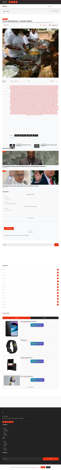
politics (3, 269)
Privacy (5, 442)
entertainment (6, 430)
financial (3, 298)
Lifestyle (35, 135)
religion (3, 292)
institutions (5, 429)
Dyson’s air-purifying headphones (27, 376)
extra (3, 295)
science (3, 301)
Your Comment (6, 208)
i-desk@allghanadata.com (26, 418)
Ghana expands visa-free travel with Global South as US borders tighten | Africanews (24, 166)
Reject (48, 467)
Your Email (5, 201)
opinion (3, 284)
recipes (5, 433)
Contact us (5, 449)
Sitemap (5, 448)
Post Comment (9, 228)
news (8, 11)
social (56, 25)
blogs (4, 432)
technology (4, 278)
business (3, 275)
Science (17, 135)
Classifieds (4, 307)
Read (50, 25)
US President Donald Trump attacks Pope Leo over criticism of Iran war (20, 186)
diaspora (3, 304)
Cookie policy (37, 467)
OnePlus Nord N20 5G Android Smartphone (29, 321)
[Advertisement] (34, 123)
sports (3, 272)
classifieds (5, 435)
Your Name (6, 196)
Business (29, 135)
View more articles (30, 387)
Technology (23, 135)
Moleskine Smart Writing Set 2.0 (27, 357)
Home (4, 11)
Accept (43, 467)
